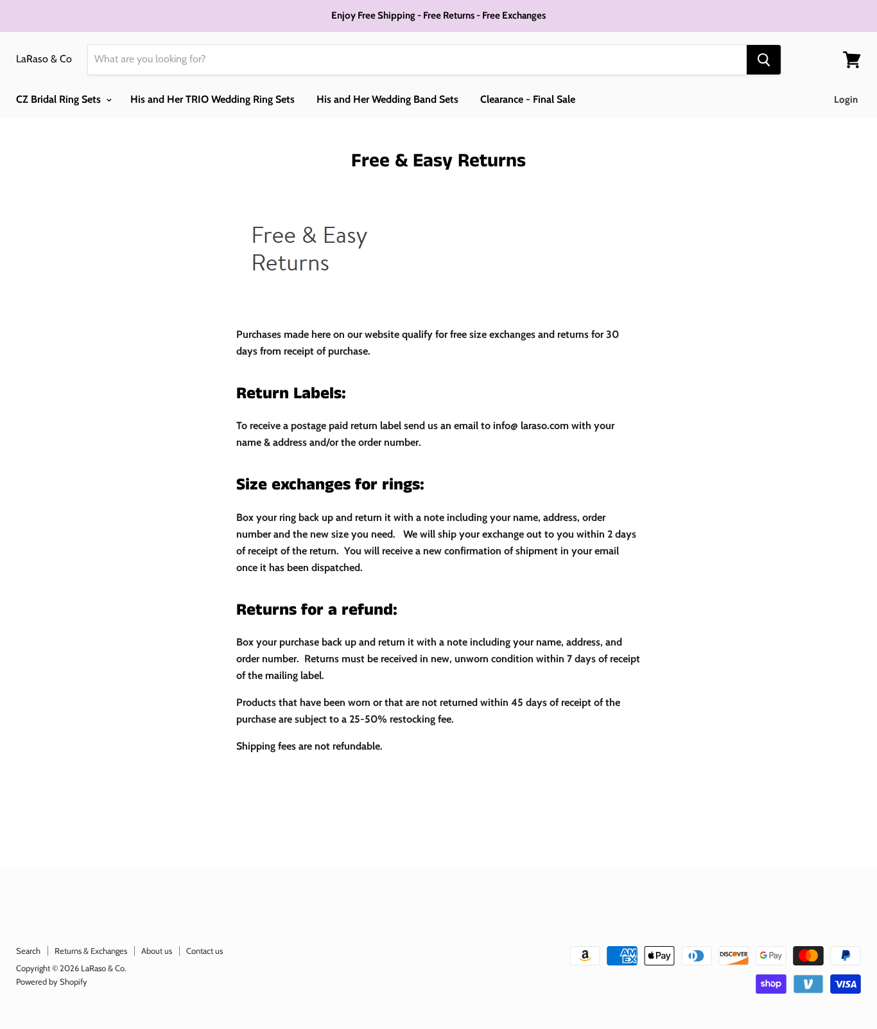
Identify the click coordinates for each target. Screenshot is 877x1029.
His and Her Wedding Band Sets (387, 99)
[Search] (764, 60)
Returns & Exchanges (91, 950)
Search (28, 950)
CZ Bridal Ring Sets (59, 99)
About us (156, 950)
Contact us (204, 950)
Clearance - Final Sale (527, 99)
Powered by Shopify (51, 981)
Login (846, 99)
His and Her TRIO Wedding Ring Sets (212, 99)
